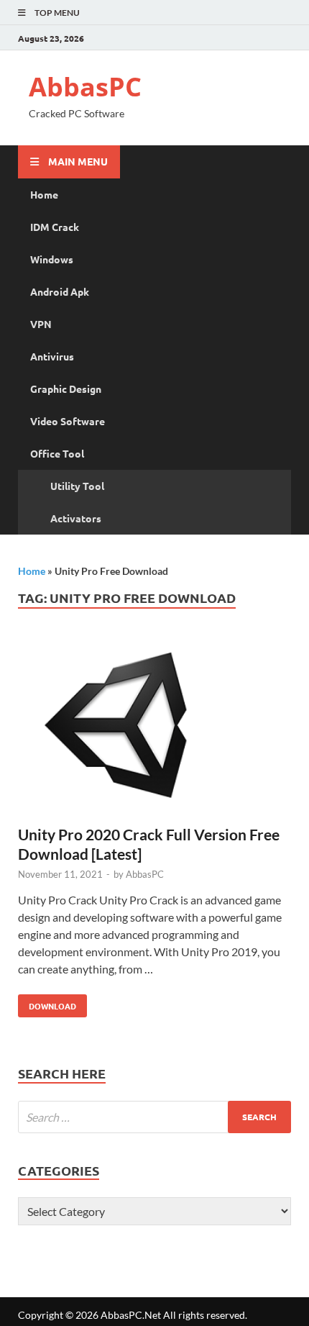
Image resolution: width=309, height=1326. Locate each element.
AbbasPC (85, 86)
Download (47, 1003)
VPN (41, 323)
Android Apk (59, 291)
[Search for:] (154, 1117)
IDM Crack (54, 226)
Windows (51, 259)
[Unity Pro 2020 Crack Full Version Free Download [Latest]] (154, 731)
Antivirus (52, 356)
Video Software (67, 420)
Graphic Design (65, 388)
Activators (75, 518)
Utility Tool (77, 485)
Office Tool (57, 453)
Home (44, 194)
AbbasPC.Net (131, 1315)
